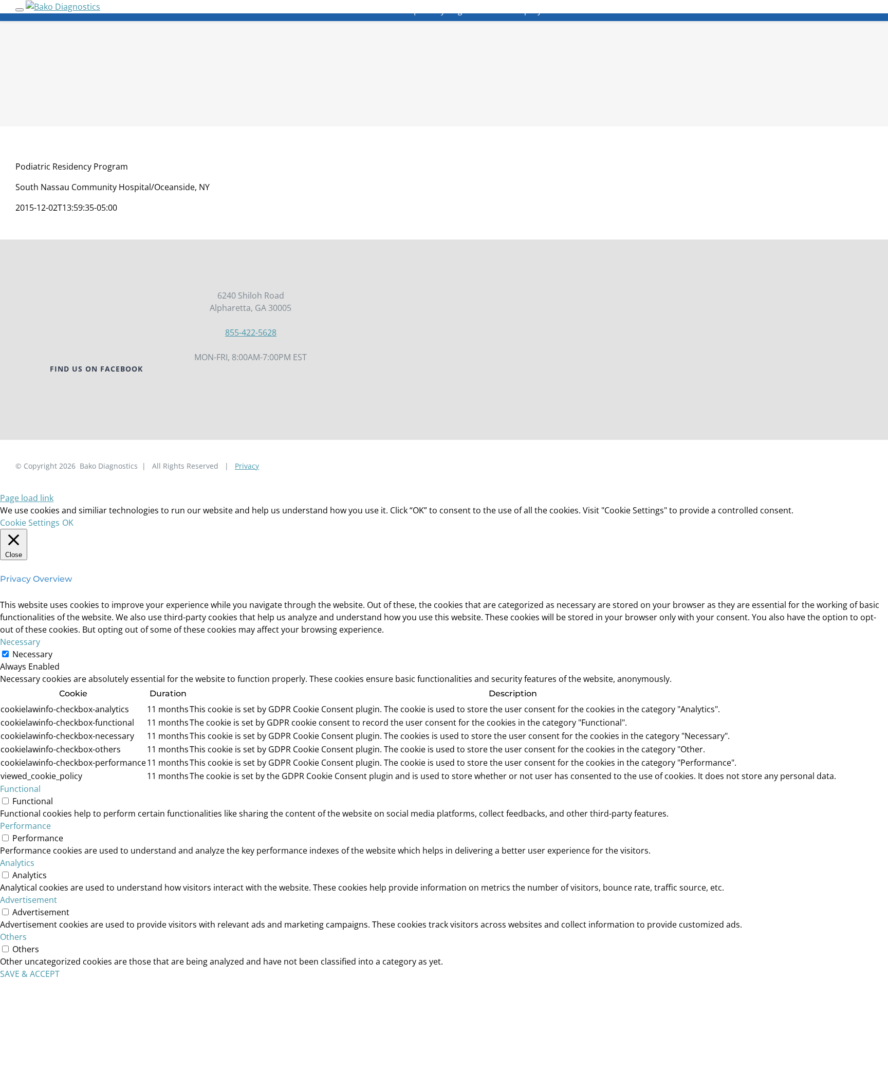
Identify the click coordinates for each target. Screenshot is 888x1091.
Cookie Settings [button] (30, 522)
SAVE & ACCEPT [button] (30, 973)
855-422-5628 (250, 332)
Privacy (247, 466)
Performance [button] (25, 825)
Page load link (26, 498)
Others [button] (13, 936)
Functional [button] (20, 788)
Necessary (32, 654)
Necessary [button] (20, 642)
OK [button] (67, 522)
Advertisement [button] (28, 899)
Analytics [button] (17, 862)
